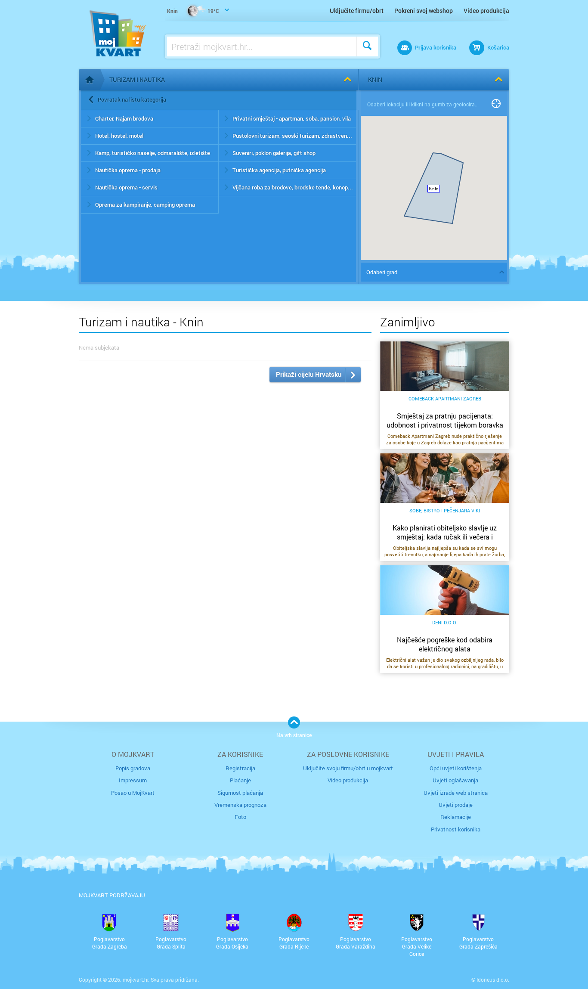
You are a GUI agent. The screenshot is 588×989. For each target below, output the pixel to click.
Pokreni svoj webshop (423, 10)
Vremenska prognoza (240, 805)
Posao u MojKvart (133, 793)
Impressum (133, 780)
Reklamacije (455, 817)
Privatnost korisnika (455, 829)
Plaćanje (240, 780)
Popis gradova (132, 768)
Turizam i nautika (137, 79)
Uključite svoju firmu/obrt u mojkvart (348, 768)
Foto (240, 817)
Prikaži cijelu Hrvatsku (308, 374)
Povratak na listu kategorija (132, 99)
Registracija (240, 768)
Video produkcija (486, 10)
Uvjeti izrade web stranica (456, 793)
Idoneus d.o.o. (493, 979)
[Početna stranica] (89, 79)
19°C (193, 10)
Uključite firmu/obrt (357, 10)
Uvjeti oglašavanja (455, 780)
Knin (375, 79)
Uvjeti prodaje (456, 805)
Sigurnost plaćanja (240, 793)
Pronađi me (496, 104)
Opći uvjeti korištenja (456, 768)
